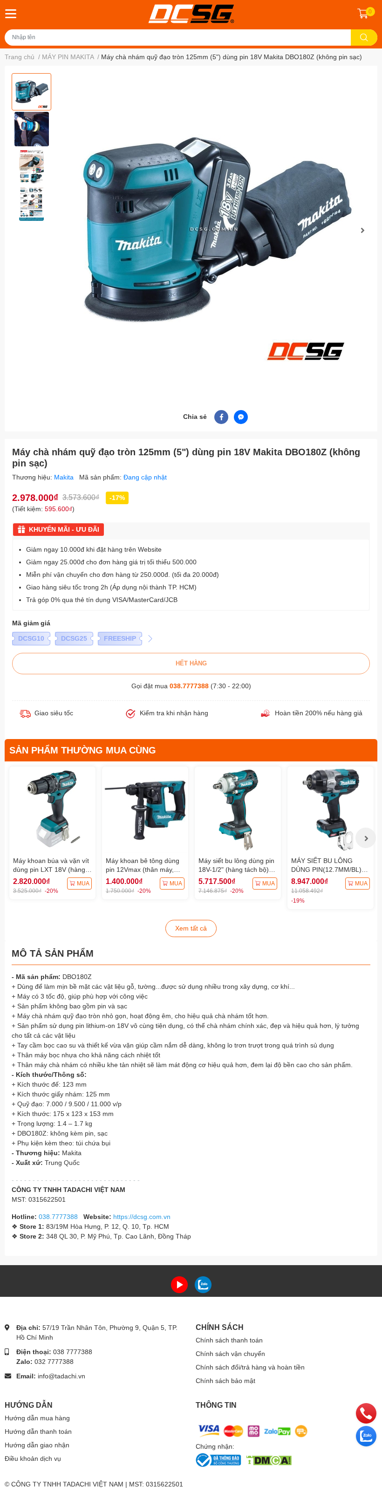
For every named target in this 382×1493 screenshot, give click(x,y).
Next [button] (362, 230)
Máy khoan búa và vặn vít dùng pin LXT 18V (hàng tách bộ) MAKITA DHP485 (51, 870)
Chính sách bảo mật (225, 1380)
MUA (83, 883)
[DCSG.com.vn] (191, 14)
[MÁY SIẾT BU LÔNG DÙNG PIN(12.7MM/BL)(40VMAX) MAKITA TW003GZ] (330, 810)
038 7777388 (72, 1352)
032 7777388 (54, 1361)
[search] (364, 37)
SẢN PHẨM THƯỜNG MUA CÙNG (82, 750)
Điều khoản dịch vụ (33, 1458)
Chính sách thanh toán (229, 1340)
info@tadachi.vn (61, 1376)
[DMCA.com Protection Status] (269, 1459)
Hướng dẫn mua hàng (37, 1418)
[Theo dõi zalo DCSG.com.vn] (203, 1284)
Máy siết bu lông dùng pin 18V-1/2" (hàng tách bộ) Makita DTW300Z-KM (236, 870)
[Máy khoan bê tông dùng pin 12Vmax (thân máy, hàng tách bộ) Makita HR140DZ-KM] (145, 810)
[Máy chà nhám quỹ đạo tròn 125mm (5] (215, 230)
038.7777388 (189, 686)
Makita (64, 477)
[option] (31, 91)
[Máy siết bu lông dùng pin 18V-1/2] (238, 810)
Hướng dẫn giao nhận (37, 1445)
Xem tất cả (191, 928)
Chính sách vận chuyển (230, 1353)
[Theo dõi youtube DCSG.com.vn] (179, 1284)
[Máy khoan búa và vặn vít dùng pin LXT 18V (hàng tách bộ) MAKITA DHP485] (52, 810)
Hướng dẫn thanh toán (38, 1431)
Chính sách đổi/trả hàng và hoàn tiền (250, 1367)
